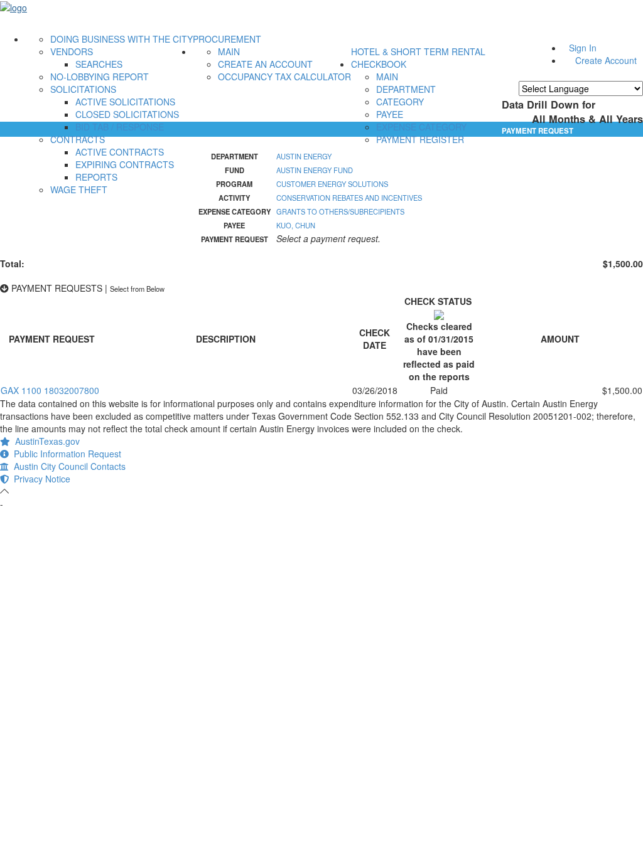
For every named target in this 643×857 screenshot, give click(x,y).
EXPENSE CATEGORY (421, 126)
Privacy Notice (39, 478)
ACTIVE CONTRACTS (119, 152)
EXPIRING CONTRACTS (124, 164)
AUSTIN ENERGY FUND (314, 170)
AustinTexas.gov (45, 441)
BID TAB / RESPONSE (119, 126)
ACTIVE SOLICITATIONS (125, 101)
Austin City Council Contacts (67, 466)
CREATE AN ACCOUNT (265, 64)
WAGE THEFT (78, 189)
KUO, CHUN (295, 225)
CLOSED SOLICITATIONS (127, 114)
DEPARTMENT (406, 89)
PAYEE (389, 114)
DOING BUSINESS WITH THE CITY (121, 39)
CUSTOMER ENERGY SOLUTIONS (332, 184)
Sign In (583, 47)
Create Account (606, 60)
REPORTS (96, 177)
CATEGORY (400, 101)
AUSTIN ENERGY (304, 156)
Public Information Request (65, 453)
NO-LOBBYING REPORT (99, 76)
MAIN (229, 51)
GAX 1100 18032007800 (50, 390)
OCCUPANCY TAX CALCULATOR (284, 76)
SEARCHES (98, 64)
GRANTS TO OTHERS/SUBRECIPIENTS (340, 211)
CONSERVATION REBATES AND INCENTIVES (349, 198)
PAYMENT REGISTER (420, 139)
